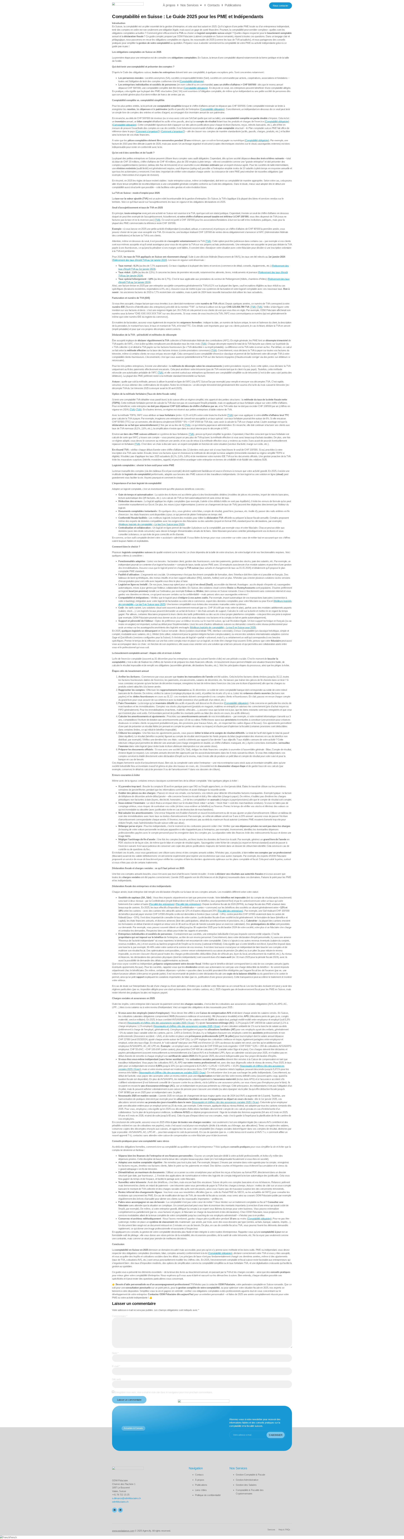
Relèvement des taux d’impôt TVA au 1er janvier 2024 (139, 260)
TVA (157, 219)
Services (271, 1529)
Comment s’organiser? (147, 131)
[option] (202, 1537)
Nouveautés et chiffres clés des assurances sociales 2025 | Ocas (160, 1022)
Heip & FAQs (284, 1529)
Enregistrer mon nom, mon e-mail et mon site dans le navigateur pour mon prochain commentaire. (163, 1392)
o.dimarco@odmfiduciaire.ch (126, 1498)
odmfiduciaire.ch (120, 1501)
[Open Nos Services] (200, 5)
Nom (115, 1353)
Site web (116, 1379)
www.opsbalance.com (123, 1530)
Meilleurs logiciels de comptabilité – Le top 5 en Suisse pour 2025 (151, 524)
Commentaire (119, 1316)
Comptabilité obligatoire (191, 81)
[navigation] (202, 1537)
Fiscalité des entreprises (162, 904)
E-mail (116, 1366)
